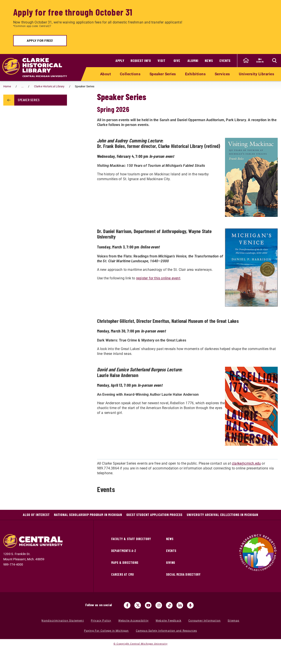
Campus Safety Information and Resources (166, 630)
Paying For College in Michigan (106, 630)
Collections (130, 74)
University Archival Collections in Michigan (222, 514)
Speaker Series (163, 74)
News (209, 60)
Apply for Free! (40, 40)
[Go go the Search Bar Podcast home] (190, 605)
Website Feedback (168, 620)
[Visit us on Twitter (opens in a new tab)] (137, 605)
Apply (119, 60)
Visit (161, 60)
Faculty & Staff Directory (131, 539)
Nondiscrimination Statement (62, 620)
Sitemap (233, 620)
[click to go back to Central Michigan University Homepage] (246, 60)
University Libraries (256, 74)
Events (225, 60)
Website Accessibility (133, 620)
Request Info (141, 60)
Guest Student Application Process (154, 514)
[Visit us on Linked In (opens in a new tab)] (180, 605)
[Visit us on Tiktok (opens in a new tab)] (169, 605)
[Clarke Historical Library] (37, 67)
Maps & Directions (124, 562)
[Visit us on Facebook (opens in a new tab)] (127, 605)
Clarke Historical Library (49, 86)
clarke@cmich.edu (246, 463)
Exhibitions (195, 74)
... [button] (22, 86)
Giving (170, 562)
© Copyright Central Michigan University (140, 643)
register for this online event (158, 278)
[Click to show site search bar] (274, 60)
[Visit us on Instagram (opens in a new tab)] (159, 605)
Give (177, 60)
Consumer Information (204, 620)
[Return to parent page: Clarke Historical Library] (8, 100)
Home (7, 86)
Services (222, 74)
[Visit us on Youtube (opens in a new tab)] (148, 605)
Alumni (192, 60)
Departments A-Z (123, 551)
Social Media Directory (183, 574)
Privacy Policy (101, 620)
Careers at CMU (122, 574)
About (105, 74)
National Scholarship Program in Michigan (88, 514)
